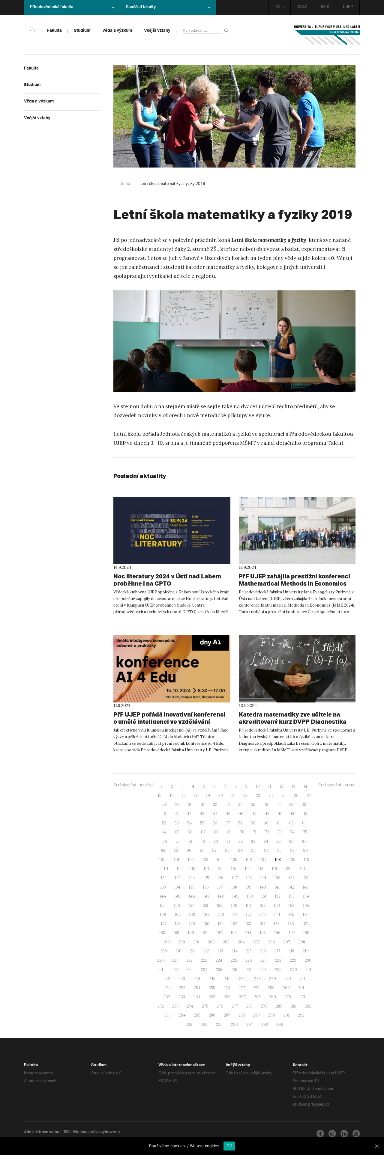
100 (162, 859)
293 (189, 1024)
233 (189, 969)
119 (274, 868)
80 (216, 841)
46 (241, 813)
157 (191, 905)
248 (257, 978)
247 (242, 978)
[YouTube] (356, 1133)
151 (263, 896)
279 (264, 1006)
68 (216, 832)
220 (160, 960)
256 (227, 987)
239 (278, 969)
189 (176, 932)
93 (227, 850)
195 (263, 932)
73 (280, 832)
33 (228, 804)
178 (178, 923)
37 (279, 804)
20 (220, 795)
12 (281, 786)
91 (202, 850)
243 (181, 978)
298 (264, 1024)
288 (241, 1015)
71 (254, 832)
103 (205, 859)
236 (234, 969)
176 (306, 914)
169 (206, 914)
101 (176, 859)
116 (233, 868)
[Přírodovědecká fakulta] (32, 30)
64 (164, 832)
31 (203, 804)
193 (234, 932)
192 (219, 932)
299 (279, 1024)
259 (271, 987)
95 (253, 850)
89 (176, 850)
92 (214, 850)
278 (249, 1006)
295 (219, 1024)
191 (205, 932)
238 (263, 969)
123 (178, 877)
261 (301, 987)
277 (235, 1006)
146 (192, 896)
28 (165, 804)
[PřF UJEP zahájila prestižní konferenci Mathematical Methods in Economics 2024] (297, 530)
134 (177, 887)
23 (258, 795)
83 (253, 841)
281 (294, 1006)
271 (302, 996)
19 (208, 795)
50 (293, 813)
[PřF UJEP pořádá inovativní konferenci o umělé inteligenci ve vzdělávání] (171, 668)
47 (254, 813)
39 (304, 804)
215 (249, 951)
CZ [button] (277, 7)
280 (279, 1006)
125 (206, 877)
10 (258, 786)
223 (204, 960)
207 (287, 942)
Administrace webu (41, 1132)
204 (241, 942)
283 (167, 1015)
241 (308, 969)
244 (197, 978)
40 (163, 813)
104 (220, 859)
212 (206, 951)
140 (263, 887)
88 (163, 850)
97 (279, 850)
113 (192, 868)
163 (277, 905)
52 (164, 823)
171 (235, 914)
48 (267, 813)
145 (177, 896)
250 (287, 978)
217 (277, 951)
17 (184, 795)
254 (197, 987)
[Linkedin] (344, 1133)
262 (167, 996)
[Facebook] (320, 1133)
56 (215, 823)
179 (192, 923)
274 (190, 1006)
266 (227, 996)
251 (302, 978)
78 (190, 841)
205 (256, 942)
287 (227, 1015)
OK (229, 1145)
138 (234, 887)
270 (287, 996)
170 (221, 914)
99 (305, 850)
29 (177, 804)
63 (304, 823)
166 (163, 914)
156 (177, 905)
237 (249, 969)
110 (306, 859)
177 (163, 923)
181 (220, 923)
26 (296, 795)
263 (181, 996)
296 (234, 1024)
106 (249, 859)
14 (306, 786)
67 (203, 832)
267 (242, 996)
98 (292, 850)
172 (249, 914)
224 (219, 960)
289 (256, 1015)
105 (234, 859)
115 (220, 868)
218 (291, 951)
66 (190, 832)
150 (250, 896)
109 (292, 859)
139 (248, 887)
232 (175, 969)
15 (159, 795)
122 (163, 877)
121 (302, 868)
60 (266, 823)
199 (167, 942)
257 (241, 987)
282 (308, 1006)
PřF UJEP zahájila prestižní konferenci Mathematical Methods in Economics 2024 (294, 583)
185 (277, 923)
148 (221, 896)
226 (248, 960)
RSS (66, 1132)
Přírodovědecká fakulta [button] (51, 7)
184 (263, 923)
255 (212, 987)
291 (287, 1015)
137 (220, 887)
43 (202, 813)
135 (191, 887)
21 (233, 795)
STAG (302, 7)
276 (220, 1006)
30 (190, 804)
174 (277, 914)
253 (182, 987)
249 (272, 978)
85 (279, 841)
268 (257, 996)
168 (192, 914)
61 (279, 823)
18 (196, 795)
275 (205, 1006)
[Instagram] (332, 1133)
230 (308, 960)
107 (263, 859)
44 (215, 813)
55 (202, 823)
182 (234, 923)
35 (253, 804)
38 (291, 804)
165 (306, 905)
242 (167, 978)
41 (176, 813)
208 (301, 942)
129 (263, 877)
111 (166, 868)
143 (306, 887)
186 (291, 923)
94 (240, 850)
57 (228, 823)
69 (229, 832)
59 (253, 823)
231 (160, 969)
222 (189, 960)
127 (235, 877)
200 (181, 942)
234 (204, 969)
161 (248, 905)
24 (270, 795)
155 (163, 905)
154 (306, 896)
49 (280, 813)
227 (263, 960)
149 (235, 896)
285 (197, 1015)
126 (221, 877)
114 (206, 868)
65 (177, 832)
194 (248, 932)
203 (226, 942)
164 (291, 905)
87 (304, 841)
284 (182, 1015)
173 (263, 914)
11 (269, 786)
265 (212, 996)
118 (260, 868)
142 (291, 887)
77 (178, 841)
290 (271, 1015)
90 (189, 850)
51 (306, 813)
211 (192, 951)
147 (206, 896)
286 (212, 1015)
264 (197, 996)
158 (205, 905)
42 (189, 813)
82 (240, 841)
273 (175, 1006)
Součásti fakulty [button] (141, 7)
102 (191, 859)
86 (291, 841)
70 (242, 832)
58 (240, 823)
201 (197, 942)
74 (292, 832)
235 (219, 969)
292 (301, 1015)
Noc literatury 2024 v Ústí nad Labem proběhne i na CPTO (167, 579)
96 (266, 850)
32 (215, 804)
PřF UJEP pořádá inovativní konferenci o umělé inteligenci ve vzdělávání (169, 718)
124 (192, 877)
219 (306, 951)
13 (293, 786)
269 (272, 996)
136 (206, 887)
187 (305, 923)
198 (306, 932)
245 (212, 978)
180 (206, 923)
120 (289, 868)
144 (163, 896)
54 (189, 823)
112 (179, 868)
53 (177, 823)
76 (165, 841)
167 (178, 914)
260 (286, 987)
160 (234, 905)
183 (248, 923)
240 (293, 969)
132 (305, 877)
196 (277, 932)
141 (277, 887)
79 (203, 841)
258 (256, 987)
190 (191, 932)
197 (292, 932)
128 (249, 877)
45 (228, 813)
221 (175, 960)
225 (234, 960)
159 (220, 905)
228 (278, 960)
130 (277, 877)
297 (249, 1024)
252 (167, 987)
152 (277, 896)
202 (211, 942)
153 (292, 896)
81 (228, 841)
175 (291, 914)
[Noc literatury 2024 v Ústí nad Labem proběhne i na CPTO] (171, 530)
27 (309, 795)
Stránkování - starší (337, 785)
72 (267, 832)
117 (247, 868)
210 (179, 951)
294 (204, 1024)
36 (266, 804)
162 (263, 905)
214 (235, 951)
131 (291, 877)
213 (220, 951)
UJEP (348, 7)
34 (240, 804)
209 (163, 951)
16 (172, 795)
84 (266, 841)
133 (163, 887)
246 (227, 978)
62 (291, 823)
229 (293, 960)
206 (271, 942)
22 (245, 795)
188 (162, 932)
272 (161, 1006)
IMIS (325, 7)
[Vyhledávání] (227, 30)
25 (283, 795)
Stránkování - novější (133, 785)
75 (305, 832)
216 (263, 951)
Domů (124, 184)
